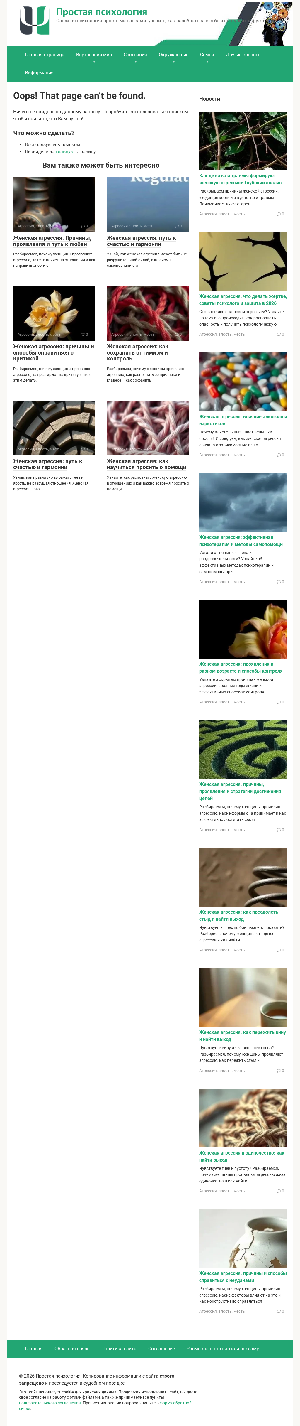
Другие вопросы (244, 55)
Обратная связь (72, 1348)
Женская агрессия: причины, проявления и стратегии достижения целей (240, 791)
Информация (39, 72)
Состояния (135, 55)
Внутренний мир (94, 55)
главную (65, 151)
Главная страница (44, 55)
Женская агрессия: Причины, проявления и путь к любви (52, 240)
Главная (34, 1348)
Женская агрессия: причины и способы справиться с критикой (53, 352)
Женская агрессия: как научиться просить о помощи (146, 464)
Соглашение (161, 1348)
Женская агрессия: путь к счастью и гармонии (141, 240)
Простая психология (101, 11)
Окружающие (173, 55)
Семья (207, 55)
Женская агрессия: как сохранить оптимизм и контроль (137, 352)
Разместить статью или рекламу (223, 1348)
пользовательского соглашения (50, 1402)
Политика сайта (119, 1348)
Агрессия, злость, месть (222, 214)
